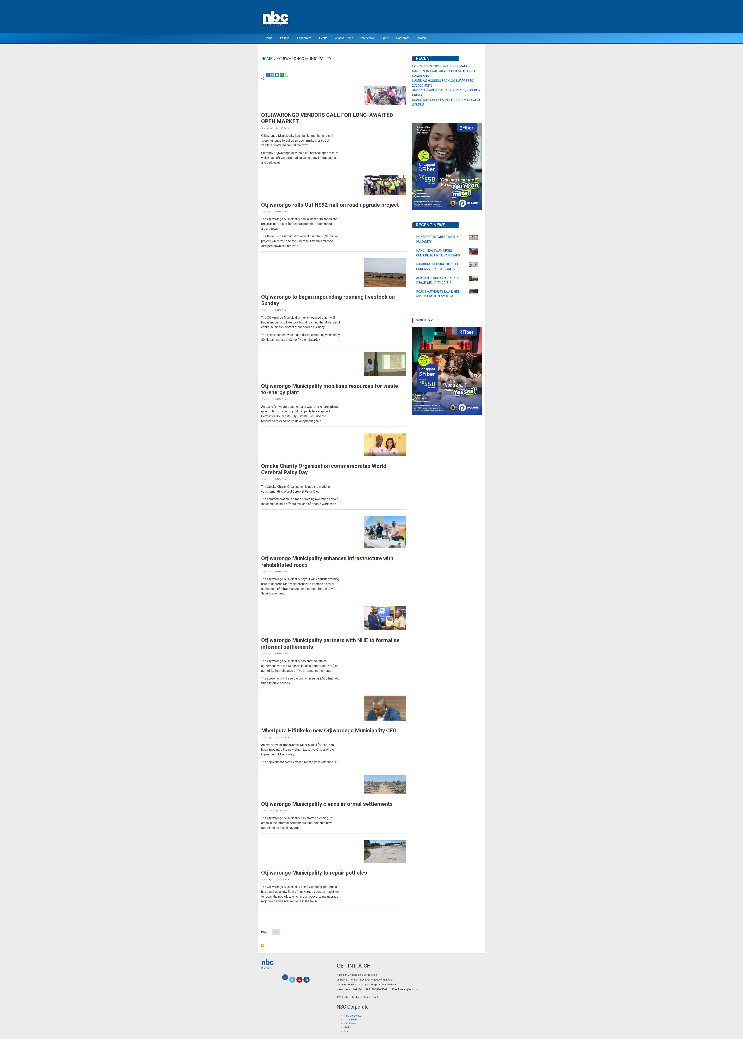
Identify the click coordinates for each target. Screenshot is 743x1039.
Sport (385, 38)
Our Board (350, 1023)
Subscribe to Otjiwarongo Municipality (262, 945)
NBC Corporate (352, 1015)
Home (268, 38)
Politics (284, 38)
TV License (350, 1019)
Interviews (367, 38)
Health (323, 38)
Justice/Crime (344, 38)
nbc (267, 962)
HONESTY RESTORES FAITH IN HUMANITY (441, 66)
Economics (304, 38)
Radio (347, 1027)
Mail (346, 1031)
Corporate (402, 38)
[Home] (275, 18)
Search (421, 38)
